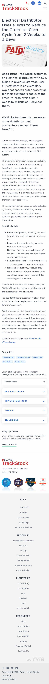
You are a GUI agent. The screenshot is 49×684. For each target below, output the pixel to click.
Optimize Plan (23, 555)
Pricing (23, 550)
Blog (23, 621)
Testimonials (23, 517)
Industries (12, 420)
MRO (23, 603)
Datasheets (23, 631)
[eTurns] (15, 7)
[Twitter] (12, 668)
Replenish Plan (23, 570)
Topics (9, 410)
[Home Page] (15, 462)
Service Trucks (23, 608)
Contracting (23, 583)
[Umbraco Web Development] (37, 659)
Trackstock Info (16, 401)
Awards (23, 512)
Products (23, 535)
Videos (23, 641)
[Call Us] (27, 3)
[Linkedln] (16, 668)
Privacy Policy (9, 679)
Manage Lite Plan (23, 565)
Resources (23, 616)
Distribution (23, 588)
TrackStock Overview (23, 540)
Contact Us (23, 651)
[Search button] (46, 3)
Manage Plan (23, 560)
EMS (23, 593)
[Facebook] (3, 668)
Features (23, 545)
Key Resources (14, 391)
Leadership (23, 522)
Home (23, 499)
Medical (23, 598)
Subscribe (8, 444)
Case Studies (23, 626)
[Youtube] (7, 668)
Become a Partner (23, 527)
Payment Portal (23, 646)
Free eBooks (23, 636)
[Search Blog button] (44, 381)
